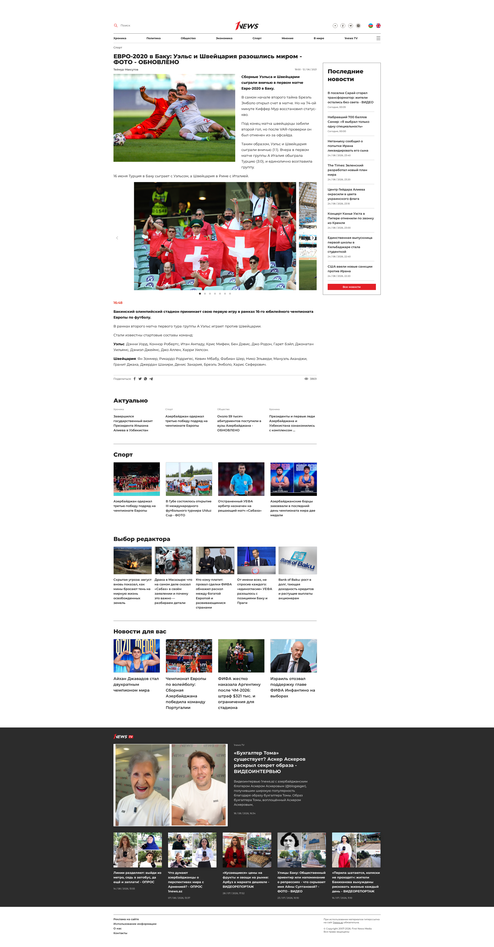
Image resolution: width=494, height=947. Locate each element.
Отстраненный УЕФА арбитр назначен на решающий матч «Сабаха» (240, 505)
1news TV (351, 38)
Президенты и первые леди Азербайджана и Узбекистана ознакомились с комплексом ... (292, 423)
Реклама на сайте (126, 919)
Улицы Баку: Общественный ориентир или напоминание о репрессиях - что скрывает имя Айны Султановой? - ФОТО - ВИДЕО (301, 882)
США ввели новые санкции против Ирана (350, 269)
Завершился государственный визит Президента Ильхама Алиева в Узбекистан (133, 423)
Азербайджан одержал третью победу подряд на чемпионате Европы (186, 421)
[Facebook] (135, 379)
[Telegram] (151, 379)
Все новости (352, 287)
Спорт (257, 38)
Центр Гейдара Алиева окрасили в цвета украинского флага (346, 194)
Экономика (224, 38)
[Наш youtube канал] (335, 25)
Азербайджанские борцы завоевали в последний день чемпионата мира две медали (292, 508)
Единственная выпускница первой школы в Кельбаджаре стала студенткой (350, 244)
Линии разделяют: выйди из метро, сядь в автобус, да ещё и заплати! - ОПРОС (137, 877)
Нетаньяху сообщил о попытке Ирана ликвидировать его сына (348, 145)
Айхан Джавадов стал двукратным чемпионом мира (136, 684)
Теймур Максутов (125, 69)
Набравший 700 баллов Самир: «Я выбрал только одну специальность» (348, 121)
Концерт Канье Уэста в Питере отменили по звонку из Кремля (351, 218)
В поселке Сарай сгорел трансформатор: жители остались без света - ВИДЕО (351, 97)
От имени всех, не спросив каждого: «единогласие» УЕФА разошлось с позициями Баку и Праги (254, 591)
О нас (117, 928)
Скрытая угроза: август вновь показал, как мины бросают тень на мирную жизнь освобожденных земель (132, 591)
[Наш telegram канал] (350, 25)
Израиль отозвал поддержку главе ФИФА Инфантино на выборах (292, 687)
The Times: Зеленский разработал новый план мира (347, 170)
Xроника (119, 38)
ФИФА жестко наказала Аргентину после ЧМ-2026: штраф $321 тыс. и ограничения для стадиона (239, 693)
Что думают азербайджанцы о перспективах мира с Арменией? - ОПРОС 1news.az (186, 882)
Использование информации (134, 923)
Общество (188, 38)
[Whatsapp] (145, 379)
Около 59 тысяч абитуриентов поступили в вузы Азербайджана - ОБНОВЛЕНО (239, 423)
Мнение (288, 38)
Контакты (120, 933)
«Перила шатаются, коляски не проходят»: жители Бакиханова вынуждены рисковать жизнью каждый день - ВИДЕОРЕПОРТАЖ (356, 882)
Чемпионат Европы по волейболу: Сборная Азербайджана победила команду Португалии (186, 693)
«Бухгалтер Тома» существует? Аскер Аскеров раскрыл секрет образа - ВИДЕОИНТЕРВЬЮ (269, 762)
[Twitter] (140, 379)
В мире (319, 38)
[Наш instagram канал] (358, 25)
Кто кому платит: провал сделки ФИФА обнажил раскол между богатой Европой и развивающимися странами (214, 593)
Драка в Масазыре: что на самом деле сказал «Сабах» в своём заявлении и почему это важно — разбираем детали (173, 591)
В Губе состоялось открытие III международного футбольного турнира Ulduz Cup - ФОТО (188, 508)
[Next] (312, 237)
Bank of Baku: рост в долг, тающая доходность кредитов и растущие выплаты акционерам (296, 589)
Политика (153, 38)
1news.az (338, 922)
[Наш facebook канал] (343, 25)
